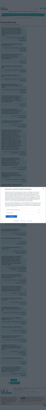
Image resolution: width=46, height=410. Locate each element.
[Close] (44, 189)
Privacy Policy (29, 220)
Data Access (23, 220)
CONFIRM (11, 216)
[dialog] (23, 205)
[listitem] (23, 209)
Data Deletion (16, 220)
